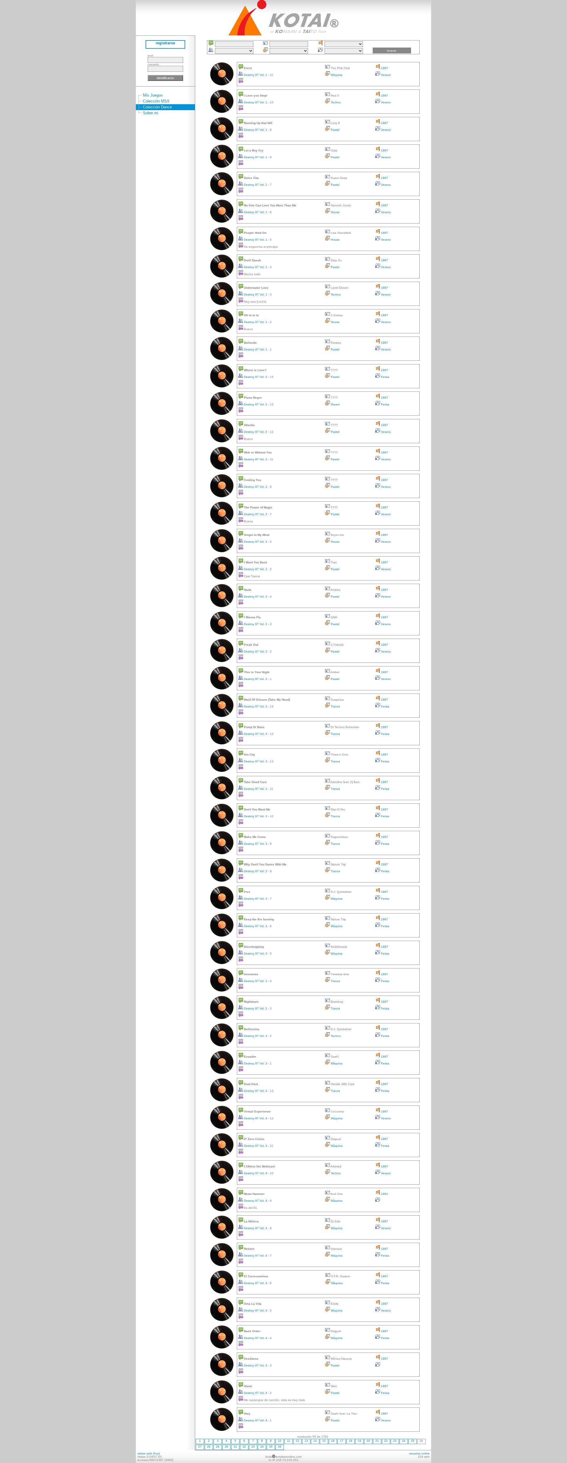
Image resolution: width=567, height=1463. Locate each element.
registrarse (165, 43)
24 (403, 1440)
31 (235, 1446)
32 (244, 1446)
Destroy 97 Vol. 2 (255, 377)
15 (324, 1440)
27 (200, 1446)
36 (279, 1446)
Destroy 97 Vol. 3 (255, 706)
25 (412, 1440)
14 (315, 1440)
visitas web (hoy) (148, 1453)
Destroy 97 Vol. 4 (255, 1090)
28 (209, 1446)
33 (253, 1446)
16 (333, 1440)
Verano (385, 74)
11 (288, 1440)
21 (377, 1440)
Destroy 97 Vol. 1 (255, 74)
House (335, 212)
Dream (335, 404)
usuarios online (419, 1453)
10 (279, 1440)
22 (386, 1440)
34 (262, 1446)
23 (395, 1440)
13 (306, 1440)
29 (217, 1446)
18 (350, 1440)
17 (341, 1440)
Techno (335, 102)
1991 (384, 1193)
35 (271, 1446)
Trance (335, 706)
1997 (384, 68)
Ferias (384, 377)
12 (297, 1440)
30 (226, 1446)
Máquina (336, 74)
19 (359, 1440)
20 (368, 1440)
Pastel (334, 129)
